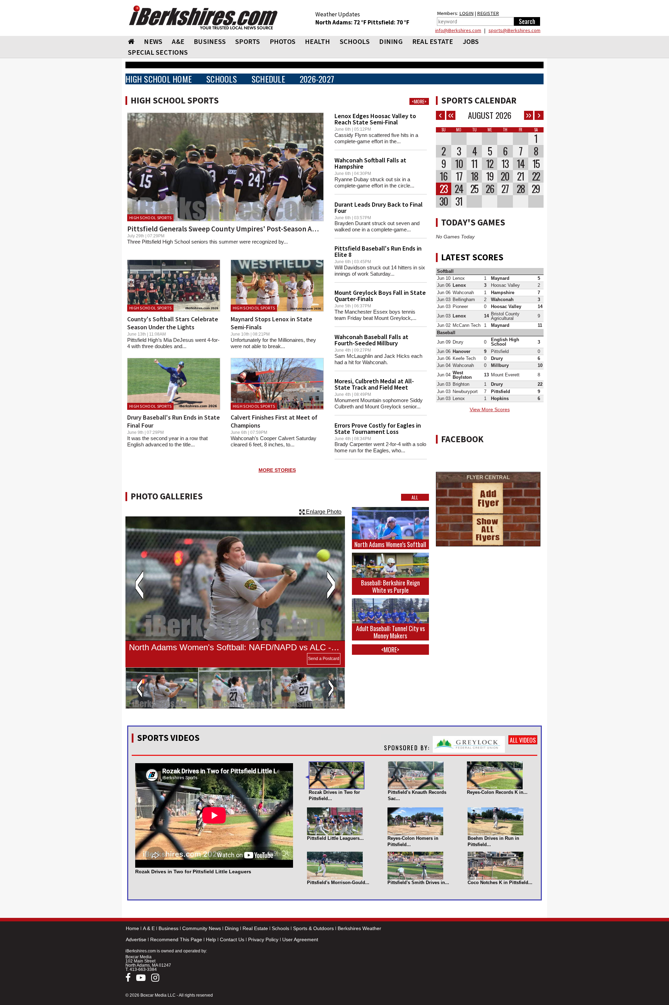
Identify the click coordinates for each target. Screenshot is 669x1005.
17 (459, 176)
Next (331, 585)
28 (520, 189)
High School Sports (150, 217)
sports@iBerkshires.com (514, 30)
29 (536, 189)
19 (489, 176)
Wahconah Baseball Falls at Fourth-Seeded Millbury (371, 340)
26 (490, 189)
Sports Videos (168, 737)
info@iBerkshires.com (458, 30)
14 (520, 164)
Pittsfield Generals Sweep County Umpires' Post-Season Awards (229, 228)
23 (443, 189)
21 (520, 176)
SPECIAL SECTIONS (158, 52)
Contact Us (232, 939)
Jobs (471, 41)
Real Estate (255, 928)
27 (504, 189)
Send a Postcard (323, 658)
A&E (178, 41)
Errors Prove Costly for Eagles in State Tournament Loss (377, 428)
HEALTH (317, 41)
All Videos (523, 739)
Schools (280, 928)
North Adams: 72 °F (341, 22)
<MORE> (419, 101)
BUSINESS (210, 41)
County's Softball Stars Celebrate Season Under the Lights (172, 323)
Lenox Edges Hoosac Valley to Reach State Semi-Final (375, 119)
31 (458, 201)
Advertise (136, 939)
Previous (139, 585)
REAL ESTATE (432, 41)
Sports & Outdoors (313, 928)
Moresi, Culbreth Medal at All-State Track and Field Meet (374, 384)
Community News (201, 928)
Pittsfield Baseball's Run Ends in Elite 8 (378, 251)
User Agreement (300, 939)
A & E (149, 928)
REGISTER (488, 13)
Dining (232, 928)
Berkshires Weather (359, 928)
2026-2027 (317, 79)
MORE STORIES (277, 470)
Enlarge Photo (323, 512)
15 (535, 164)
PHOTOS (283, 41)
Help (211, 939)
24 (459, 189)
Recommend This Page (176, 939)
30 (443, 201)
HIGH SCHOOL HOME (158, 79)
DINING (391, 41)
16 (443, 176)
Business (168, 928)
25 (474, 189)
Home (132, 928)
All (415, 497)
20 (505, 176)
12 (489, 164)
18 (474, 176)
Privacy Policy (263, 939)
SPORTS (247, 41)
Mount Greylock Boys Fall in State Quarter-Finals (380, 296)
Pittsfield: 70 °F (388, 22)
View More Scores (490, 409)
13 (504, 164)
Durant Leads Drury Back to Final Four (378, 207)
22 (536, 176)
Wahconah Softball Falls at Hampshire (370, 163)
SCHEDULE (268, 79)
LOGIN (466, 13)
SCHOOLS (355, 41)
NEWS (153, 41)
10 (459, 164)
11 (474, 164)
